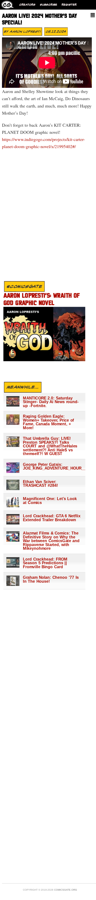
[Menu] (93, 15)
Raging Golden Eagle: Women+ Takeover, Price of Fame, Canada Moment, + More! (48, 421)
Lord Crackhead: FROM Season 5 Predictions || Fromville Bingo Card (45, 563)
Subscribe (48, 4)
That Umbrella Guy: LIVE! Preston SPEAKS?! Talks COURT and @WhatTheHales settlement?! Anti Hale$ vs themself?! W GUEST (50, 446)
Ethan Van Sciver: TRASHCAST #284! (40, 483)
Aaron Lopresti (25, 31)
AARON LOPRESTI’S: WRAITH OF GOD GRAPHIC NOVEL (41, 299)
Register (69, 4)
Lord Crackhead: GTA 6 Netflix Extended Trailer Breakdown (51, 517)
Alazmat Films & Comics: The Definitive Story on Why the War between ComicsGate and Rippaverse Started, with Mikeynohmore (51, 540)
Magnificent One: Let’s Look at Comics (50, 500)
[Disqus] (46, 216)
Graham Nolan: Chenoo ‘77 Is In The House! (51, 579)
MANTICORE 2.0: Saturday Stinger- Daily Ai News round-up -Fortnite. (51, 402)
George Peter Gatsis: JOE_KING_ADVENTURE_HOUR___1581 (51, 466)
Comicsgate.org (65, 889)
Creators (27, 4)
